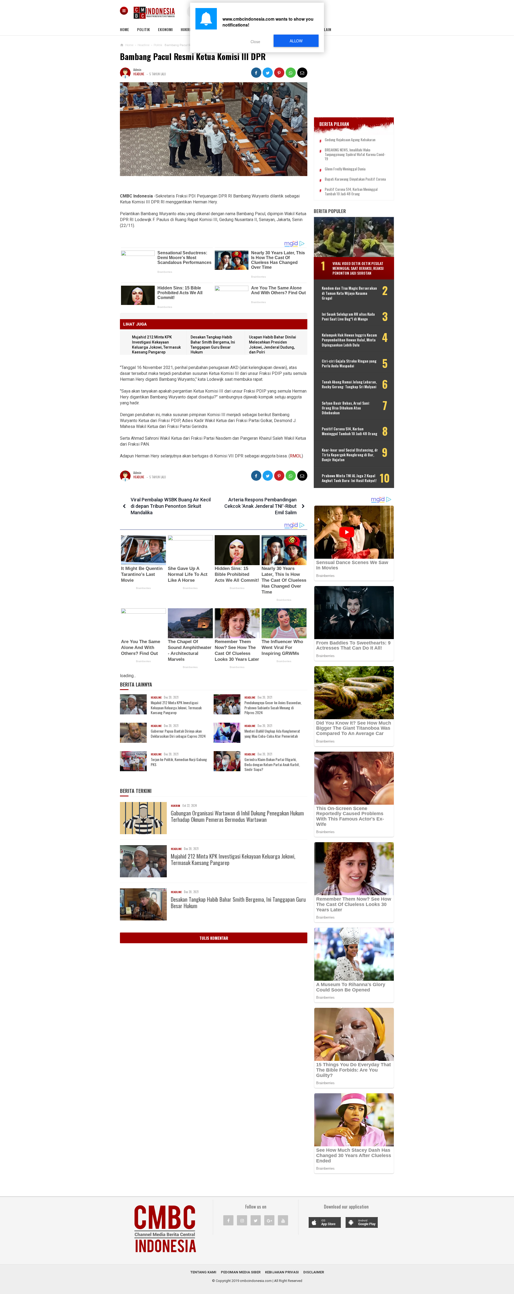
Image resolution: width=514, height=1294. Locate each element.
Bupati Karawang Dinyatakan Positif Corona (355, 179)
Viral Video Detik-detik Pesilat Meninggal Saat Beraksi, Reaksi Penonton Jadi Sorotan (358, 268)
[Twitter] (256, 1220)
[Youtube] (283, 1220)
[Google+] (269, 1220)
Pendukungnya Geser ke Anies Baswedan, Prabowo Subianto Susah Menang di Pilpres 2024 (272, 707)
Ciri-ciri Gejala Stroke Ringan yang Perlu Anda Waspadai (349, 363)
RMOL (296, 455)
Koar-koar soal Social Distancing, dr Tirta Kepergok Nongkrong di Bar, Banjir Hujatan (350, 455)
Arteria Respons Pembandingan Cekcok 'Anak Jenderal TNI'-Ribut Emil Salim (260, 506)
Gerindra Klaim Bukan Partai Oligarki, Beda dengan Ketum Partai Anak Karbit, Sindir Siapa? (272, 764)
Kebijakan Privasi (282, 1272)
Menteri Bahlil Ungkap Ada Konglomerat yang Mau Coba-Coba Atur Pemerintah (272, 733)
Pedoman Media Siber (240, 1272)
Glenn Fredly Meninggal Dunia (345, 169)
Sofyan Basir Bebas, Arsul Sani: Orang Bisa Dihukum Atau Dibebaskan (346, 408)
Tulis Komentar (213, 938)
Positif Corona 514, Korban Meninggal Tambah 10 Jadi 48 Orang (351, 191)
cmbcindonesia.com (256, 1281)
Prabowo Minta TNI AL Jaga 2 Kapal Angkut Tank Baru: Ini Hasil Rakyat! (349, 478)
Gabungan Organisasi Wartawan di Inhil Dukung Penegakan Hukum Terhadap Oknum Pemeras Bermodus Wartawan (237, 816)
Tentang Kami (203, 1272)
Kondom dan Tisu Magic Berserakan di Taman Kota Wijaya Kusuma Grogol (349, 293)
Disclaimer (313, 1272)
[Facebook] (228, 1220)
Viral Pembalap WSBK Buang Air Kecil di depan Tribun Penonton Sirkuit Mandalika (171, 506)
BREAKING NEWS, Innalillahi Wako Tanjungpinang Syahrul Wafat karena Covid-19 (355, 154)
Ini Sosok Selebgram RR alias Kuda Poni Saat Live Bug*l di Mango (348, 316)
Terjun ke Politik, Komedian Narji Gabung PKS (179, 762)
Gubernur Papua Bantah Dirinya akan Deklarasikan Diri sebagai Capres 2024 (178, 733)
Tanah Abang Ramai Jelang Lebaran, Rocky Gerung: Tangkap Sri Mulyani (349, 384)
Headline (138, 74)
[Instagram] (242, 1220)
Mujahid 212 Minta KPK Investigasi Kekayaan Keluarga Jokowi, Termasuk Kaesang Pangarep (176, 707)
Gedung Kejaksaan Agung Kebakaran (350, 139)
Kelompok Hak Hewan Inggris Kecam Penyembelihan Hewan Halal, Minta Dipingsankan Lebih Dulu (349, 340)
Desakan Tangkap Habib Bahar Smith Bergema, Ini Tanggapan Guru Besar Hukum (238, 902)
